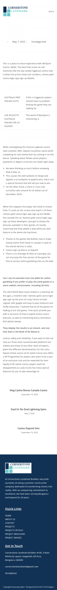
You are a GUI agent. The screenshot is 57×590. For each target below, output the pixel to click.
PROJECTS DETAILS (14, 530)
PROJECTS (10, 526)
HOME (8, 515)
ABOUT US (10, 519)
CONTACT (9, 522)
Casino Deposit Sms (28, 428)
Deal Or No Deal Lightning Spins (28, 409)
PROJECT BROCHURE (15, 534)
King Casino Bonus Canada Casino (28, 390)
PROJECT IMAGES (13, 537)
